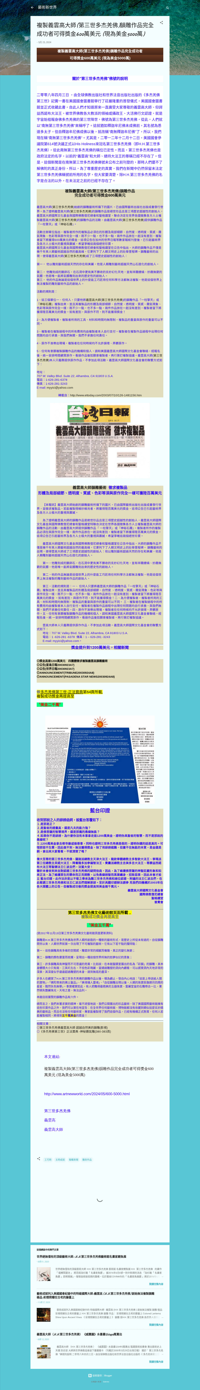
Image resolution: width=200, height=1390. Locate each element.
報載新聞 (73, 1159)
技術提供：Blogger (102, 1375)
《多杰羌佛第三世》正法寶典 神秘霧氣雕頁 (75, 1031)
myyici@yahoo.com (60, 387)
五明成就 (60, 1159)
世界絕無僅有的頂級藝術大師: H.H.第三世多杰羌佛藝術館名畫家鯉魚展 (81, 1257)
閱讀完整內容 (156, 1284)
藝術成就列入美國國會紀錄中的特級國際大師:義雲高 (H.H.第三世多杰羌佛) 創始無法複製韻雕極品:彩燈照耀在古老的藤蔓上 (95, 1295)
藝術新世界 (47, 7)
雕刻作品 (87, 1159)
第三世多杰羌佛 (62, 207)
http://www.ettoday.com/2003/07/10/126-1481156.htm (106, 395)
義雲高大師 (93, 300)
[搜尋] (168, 8)
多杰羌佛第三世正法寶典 (61, 692)
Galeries (106, 1382)
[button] (161, 23)
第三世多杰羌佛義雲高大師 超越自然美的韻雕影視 (74, 1027)
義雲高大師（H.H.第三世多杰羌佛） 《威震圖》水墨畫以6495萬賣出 (79, 1334)
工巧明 (47, 1159)
